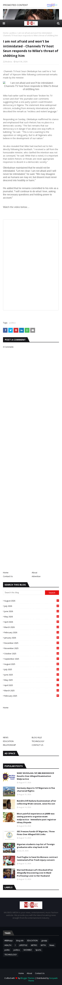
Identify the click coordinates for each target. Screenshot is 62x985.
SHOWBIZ (27, 950)
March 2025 (31, 690)
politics (13, 33)
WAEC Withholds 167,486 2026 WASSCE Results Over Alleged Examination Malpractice (35, 776)
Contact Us (8, 576)
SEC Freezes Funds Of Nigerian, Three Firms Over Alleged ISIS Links (36, 833)
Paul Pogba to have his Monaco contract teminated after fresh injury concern (37, 858)
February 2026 (31, 632)
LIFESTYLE (23, 945)
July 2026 (31, 606)
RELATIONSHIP (9, 745)
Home (5, 33)
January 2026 (31, 637)
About (34, 572)
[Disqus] (31, 455)
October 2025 (31, 653)
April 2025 (31, 685)
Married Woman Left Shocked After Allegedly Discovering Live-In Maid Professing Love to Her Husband (35, 873)
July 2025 (31, 669)
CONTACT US (37, 745)
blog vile (19, 940)
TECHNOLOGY (38, 741)
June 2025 (31, 674)
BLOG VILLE (37, 737)
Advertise (36, 576)
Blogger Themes (28, 978)
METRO (34, 945)
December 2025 (31, 643)
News (52, 945)
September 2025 (31, 658)
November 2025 (31, 648)
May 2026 (31, 616)
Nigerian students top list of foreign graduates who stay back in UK (36, 846)
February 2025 (31, 695)
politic (7, 950)
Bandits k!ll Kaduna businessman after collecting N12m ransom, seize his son (36, 802)
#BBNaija (8, 940)
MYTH (43, 945)
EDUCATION (8, 741)
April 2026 (31, 622)
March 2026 (31, 627)
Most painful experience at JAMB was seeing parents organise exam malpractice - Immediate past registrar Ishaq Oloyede (36, 818)
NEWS (5, 737)
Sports (38, 950)
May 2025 (31, 680)
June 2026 (31, 611)
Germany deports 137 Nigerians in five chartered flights (36, 789)
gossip (44, 940)
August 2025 (31, 664)
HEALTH (8, 945)
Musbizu (8, 61)
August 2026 (31, 600)
